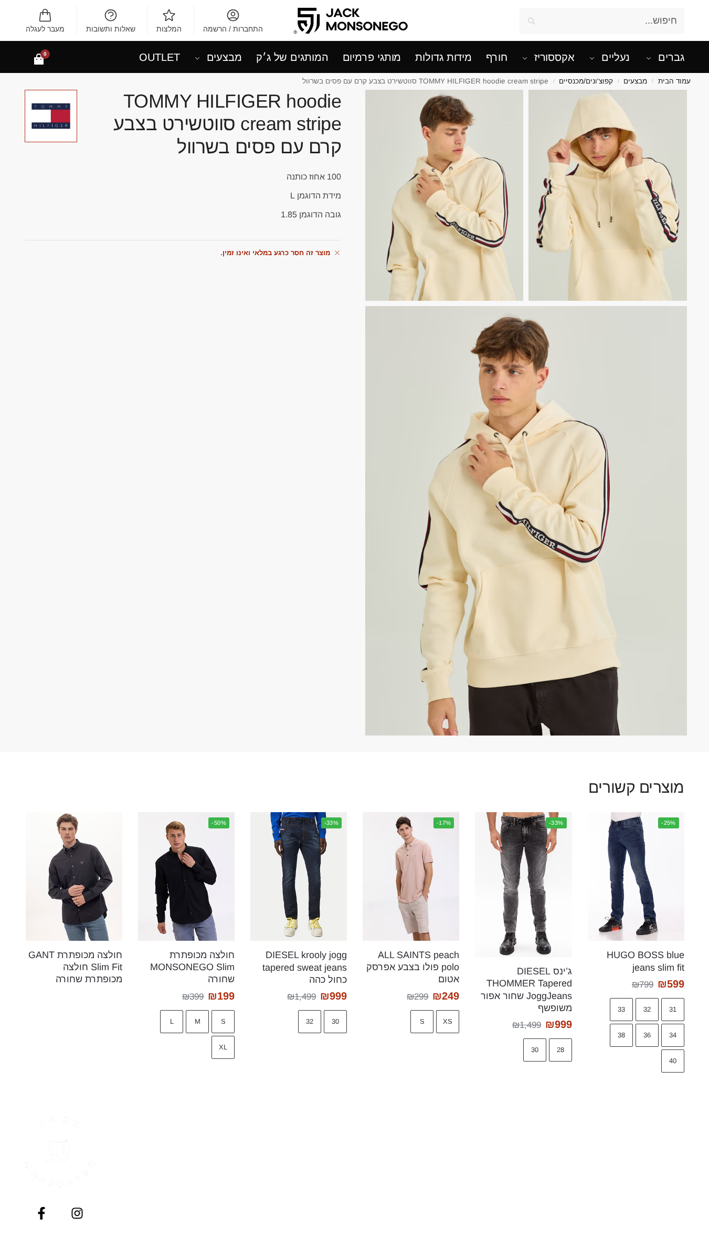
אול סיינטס (413, 1131)
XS (447, 1021)
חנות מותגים (650, 1120)
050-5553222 (177, 1171)
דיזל (413, 1143)
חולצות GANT (650, 1166)
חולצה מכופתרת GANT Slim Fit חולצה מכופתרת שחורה (75, 967)
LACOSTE (295, 1189)
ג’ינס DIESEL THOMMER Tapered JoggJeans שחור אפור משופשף (526, 989)
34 (672, 1035)
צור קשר (531, 1212)
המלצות (169, 29)
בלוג (531, 1131)
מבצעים (635, 81)
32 (647, 1009)
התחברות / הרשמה (233, 29)
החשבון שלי (532, 1120)
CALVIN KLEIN (295, 1154)
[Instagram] (77, 1213)
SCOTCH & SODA (295, 1200)
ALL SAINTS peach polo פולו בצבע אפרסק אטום (412, 967)
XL (223, 1047)
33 (621, 1009)
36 (647, 1035)
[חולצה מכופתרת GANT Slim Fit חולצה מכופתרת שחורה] (74, 876)
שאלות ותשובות (110, 29)
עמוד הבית (674, 81)
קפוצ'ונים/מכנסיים (586, 81)
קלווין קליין (413, 1154)
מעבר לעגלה (45, 29)
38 (621, 1035)
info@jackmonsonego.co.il (177, 1182)
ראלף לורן (413, 1224)
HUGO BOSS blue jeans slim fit (645, 961)
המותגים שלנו (532, 1143)
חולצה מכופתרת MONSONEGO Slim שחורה (192, 967)
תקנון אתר (532, 1200)
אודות (532, 1166)
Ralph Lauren (295, 1224)
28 (560, 1050)
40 (672, 1061)
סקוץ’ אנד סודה (414, 1200)
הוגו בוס (413, 1166)
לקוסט (414, 1189)
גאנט (413, 1177)
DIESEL (295, 1143)
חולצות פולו (649, 1189)
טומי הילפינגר (413, 1120)
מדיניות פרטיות (531, 1189)
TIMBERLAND (295, 1212)
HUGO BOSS (295, 1166)
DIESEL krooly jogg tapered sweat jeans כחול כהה (304, 967)
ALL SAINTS (295, 1131)
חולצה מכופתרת (649, 1177)
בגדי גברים (650, 1131)
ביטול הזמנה (531, 1224)
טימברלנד (413, 1212)
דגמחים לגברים (650, 1154)
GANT (295, 1177)
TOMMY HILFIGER (295, 1120)
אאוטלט (650, 1143)
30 (534, 1050)
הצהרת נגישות (531, 1177)
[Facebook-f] (41, 1213)
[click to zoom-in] (607, 195)
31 (672, 1009)
